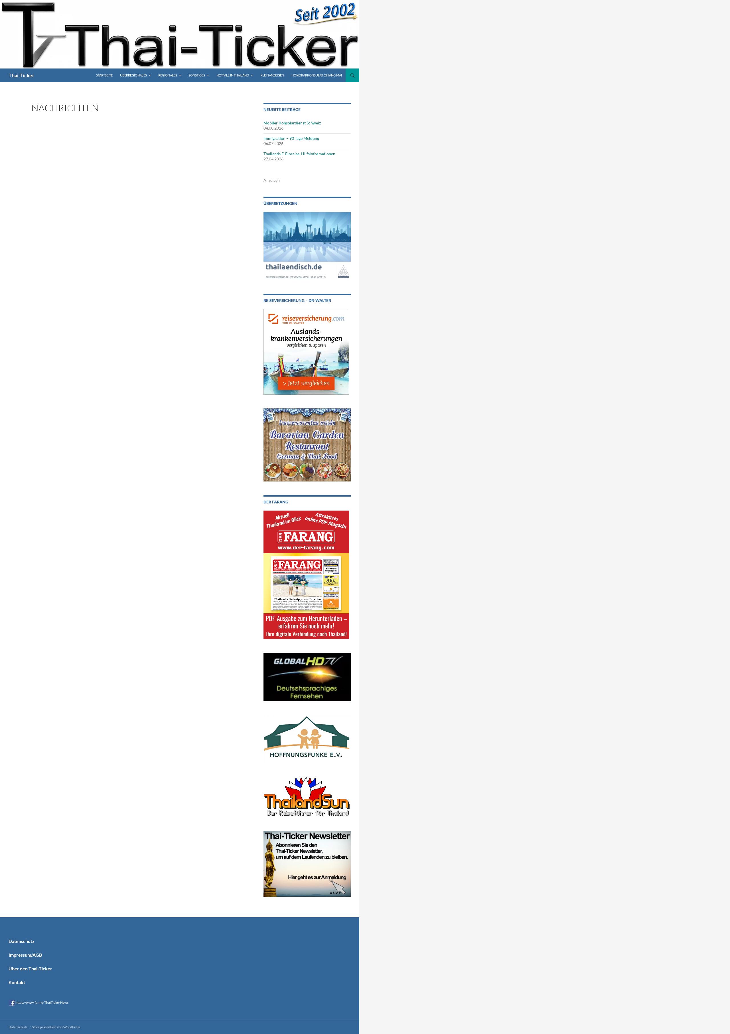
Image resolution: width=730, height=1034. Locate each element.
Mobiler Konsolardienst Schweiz (292, 122)
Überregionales (133, 75)
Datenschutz (22, 941)
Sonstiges (196, 75)
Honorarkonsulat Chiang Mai (316, 75)
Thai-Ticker (21, 75)
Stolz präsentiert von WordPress (56, 1027)
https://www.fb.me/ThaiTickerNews (41, 1002)
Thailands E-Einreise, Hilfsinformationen (299, 153)
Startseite (104, 75)
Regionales (167, 75)
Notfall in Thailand (232, 75)
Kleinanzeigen (272, 75)
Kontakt (17, 982)
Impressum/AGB (25, 955)
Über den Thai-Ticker (30, 968)
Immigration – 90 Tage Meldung (291, 138)
